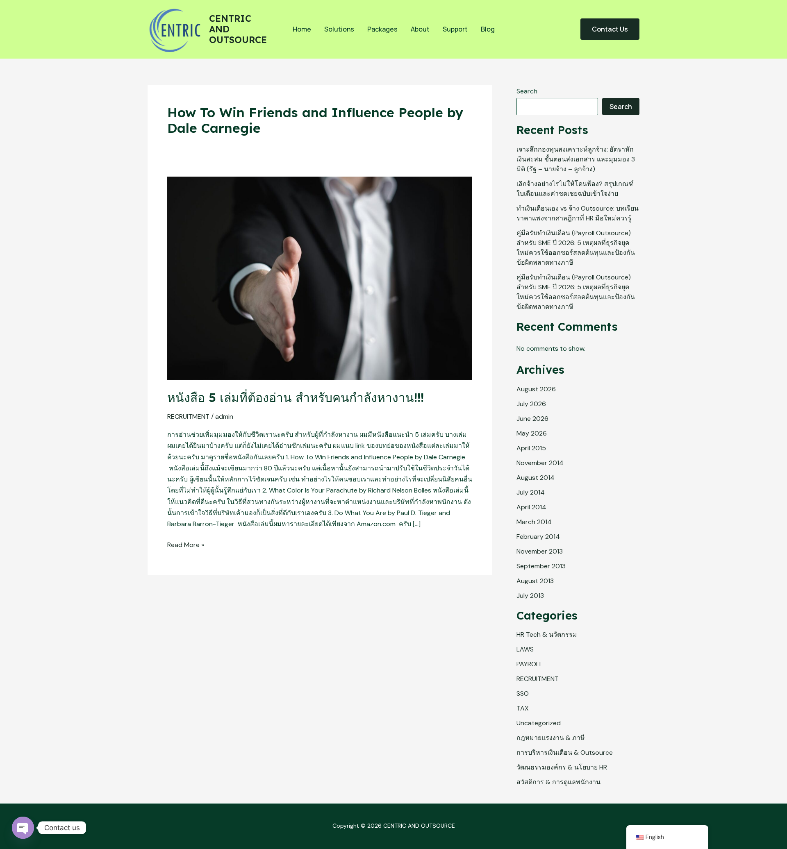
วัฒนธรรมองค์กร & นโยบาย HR (561, 767)
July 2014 (530, 492)
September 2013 (541, 566)
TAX (522, 708)
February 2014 (538, 536)
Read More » (185, 544)
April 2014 (531, 507)
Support (455, 29)
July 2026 (531, 404)
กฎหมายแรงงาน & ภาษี (550, 737)
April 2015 (531, 448)
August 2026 (536, 389)
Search (526, 91)
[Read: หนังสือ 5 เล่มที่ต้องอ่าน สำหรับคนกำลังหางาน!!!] (319, 277)
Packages (382, 29)
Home (302, 29)
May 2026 (531, 433)
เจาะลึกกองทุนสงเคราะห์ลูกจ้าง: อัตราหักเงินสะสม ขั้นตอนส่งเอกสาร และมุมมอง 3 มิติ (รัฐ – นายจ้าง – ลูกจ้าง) (575, 159)
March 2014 (534, 522)
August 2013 (535, 581)
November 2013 (539, 551)
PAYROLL (529, 664)
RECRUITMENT (188, 416)
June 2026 (532, 418)
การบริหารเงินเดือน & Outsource (564, 752)
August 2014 (535, 477)
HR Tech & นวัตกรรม (546, 634)
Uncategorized (538, 723)
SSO (522, 693)
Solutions (339, 29)
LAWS (525, 649)
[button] (609, 29)
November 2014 (540, 463)
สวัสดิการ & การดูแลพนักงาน (558, 782)
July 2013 (530, 595)
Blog (488, 29)
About (420, 29)
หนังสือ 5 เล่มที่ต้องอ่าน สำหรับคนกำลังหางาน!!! (295, 397)
